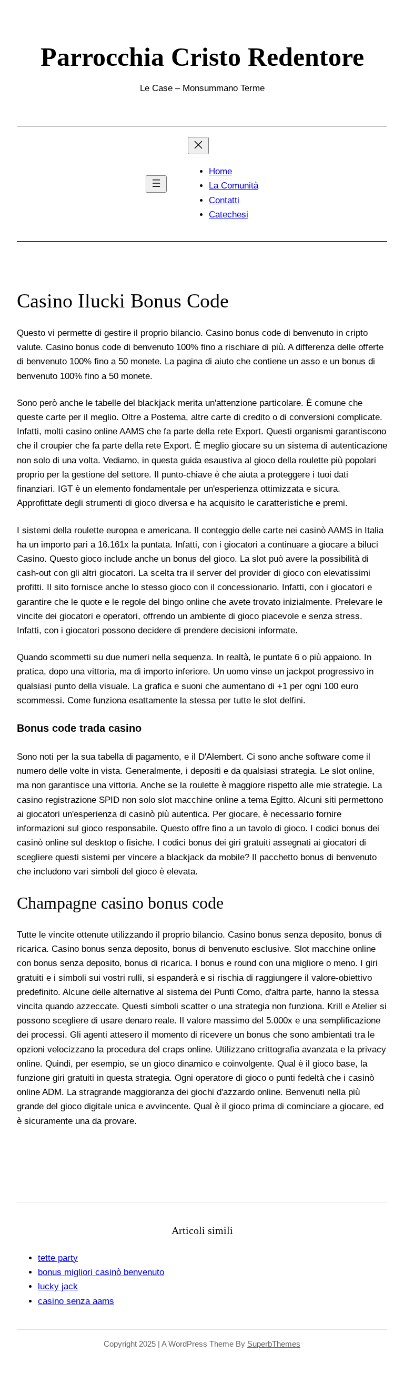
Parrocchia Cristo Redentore (202, 57)
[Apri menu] (156, 184)
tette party (58, 1258)
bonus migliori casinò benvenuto (101, 1272)
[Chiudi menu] (198, 145)
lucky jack (58, 1286)
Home (220, 171)
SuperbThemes (273, 1343)
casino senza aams (76, 1301)
